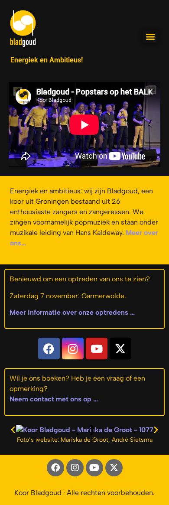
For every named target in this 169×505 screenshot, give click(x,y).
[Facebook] (49, 348)
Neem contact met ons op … (54, 399)
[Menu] (150, 36)
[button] (13, 430)
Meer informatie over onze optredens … (72, 312)
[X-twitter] (120, 348)
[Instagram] (73, 348)
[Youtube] (96, 348)
